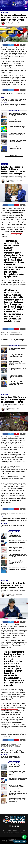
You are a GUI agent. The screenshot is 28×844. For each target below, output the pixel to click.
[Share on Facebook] (5, 45)
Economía (6, 832)
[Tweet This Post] (11, 45)
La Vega (13, 513)
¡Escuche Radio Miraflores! (20, 841)
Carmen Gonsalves (16, 332)
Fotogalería (23, 832)
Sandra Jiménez (10, 23)
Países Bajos (19, 334)
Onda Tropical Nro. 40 (7, 745)
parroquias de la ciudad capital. (9, 449)
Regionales (15, 830)
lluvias (23, 513)
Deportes (11, 832)
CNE (24, 93)
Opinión (14, 834)
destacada (14, 744)
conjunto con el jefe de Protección (10, 645)
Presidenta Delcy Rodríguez (8, 746)
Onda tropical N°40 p (19, 461)
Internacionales (22, 830)
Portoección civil (17, 745)
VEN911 (3, 514)
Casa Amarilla (5, 334)
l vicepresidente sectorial (14, 642)
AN (12, 93)
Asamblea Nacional (18, 93)
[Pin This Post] (17, 45)
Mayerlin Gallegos (10, 181)
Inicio (4, 830)
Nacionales (9, 830)
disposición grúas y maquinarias (9, 709)
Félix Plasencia (12, 334)
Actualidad (17, 832)
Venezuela (8, 514)
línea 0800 (18, 513)
